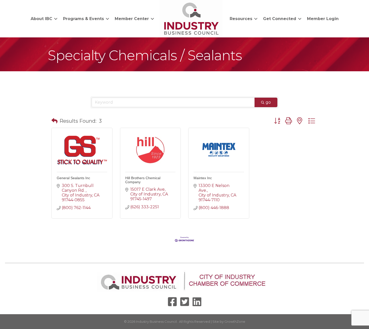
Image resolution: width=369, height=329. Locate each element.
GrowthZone (234, 321)
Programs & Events (83, 18)
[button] (54, 120)
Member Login (323, 18)
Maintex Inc (203, 178)
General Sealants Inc (73, 178)
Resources (241, 18)
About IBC (41, 18)
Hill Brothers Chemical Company (142, 180)
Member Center (132, 18)
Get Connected (279, 18)
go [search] (268, 102)
